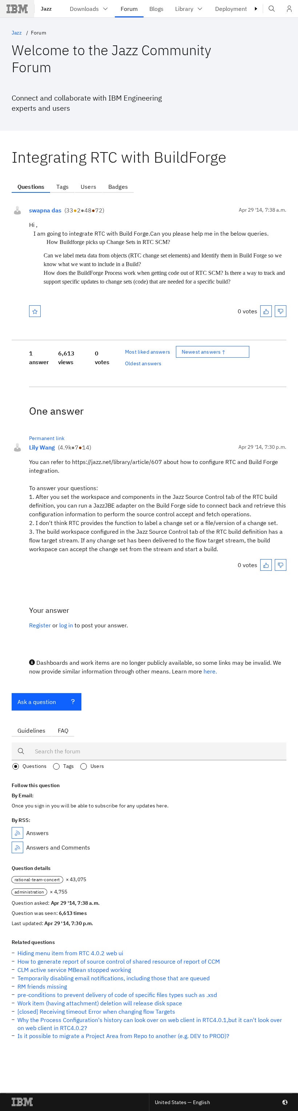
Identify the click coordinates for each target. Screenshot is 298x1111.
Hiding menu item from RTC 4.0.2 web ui (70, 953)
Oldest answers (143, 363)
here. (210, 671)
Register (40, 625)
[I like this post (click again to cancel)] (266, 311)
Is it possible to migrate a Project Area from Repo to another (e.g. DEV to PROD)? (123, 1035)
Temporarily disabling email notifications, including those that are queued (113, 978)
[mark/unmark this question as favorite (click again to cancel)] (35, 311)
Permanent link (46, 438)
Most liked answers (147, 352)
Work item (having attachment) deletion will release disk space (99, 1003)
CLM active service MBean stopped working (74, 969)
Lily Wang (42, 447)
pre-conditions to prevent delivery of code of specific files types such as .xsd (117, 994)
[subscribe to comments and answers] (17, 847)
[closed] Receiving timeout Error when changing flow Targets (96, 1011)
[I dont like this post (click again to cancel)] (280, 311)
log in (66, 625)
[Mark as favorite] (35, 311)
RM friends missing (42, 986)
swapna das (45, 210)
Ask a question (36, 701)
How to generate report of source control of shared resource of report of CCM (118, 961)
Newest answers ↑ (204, 352)
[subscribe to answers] (17, 833)
